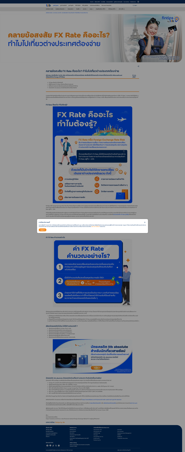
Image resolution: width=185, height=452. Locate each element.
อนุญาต (42, 230)
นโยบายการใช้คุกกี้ (95, 226)
